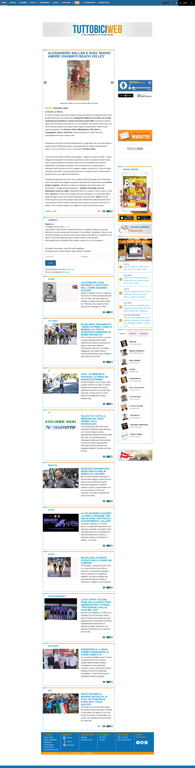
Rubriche (123, 333)
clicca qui (70, 269)
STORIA (51, 279)
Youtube (102, 739)
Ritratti (69, 737)
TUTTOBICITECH (89, 2)
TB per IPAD (48, 737)
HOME (4, 2)
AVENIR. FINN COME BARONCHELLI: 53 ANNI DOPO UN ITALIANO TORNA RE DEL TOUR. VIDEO (136, 280)
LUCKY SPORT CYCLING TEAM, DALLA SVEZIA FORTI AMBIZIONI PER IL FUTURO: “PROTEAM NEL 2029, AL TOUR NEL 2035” (96, 605)
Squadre (84, 737)
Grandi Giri (132, 333)
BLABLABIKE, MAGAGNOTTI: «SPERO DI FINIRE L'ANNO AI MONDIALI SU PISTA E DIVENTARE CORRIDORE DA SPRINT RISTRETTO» (96, 329)
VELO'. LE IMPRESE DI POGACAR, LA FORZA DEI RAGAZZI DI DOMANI (94, 376)
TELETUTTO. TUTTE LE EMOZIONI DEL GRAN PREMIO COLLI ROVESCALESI (93, 419)
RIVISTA (13, 2)
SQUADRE (23, 2)
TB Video (102, 737)
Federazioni (143, 333)
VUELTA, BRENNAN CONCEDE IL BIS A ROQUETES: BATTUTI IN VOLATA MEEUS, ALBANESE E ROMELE (137, 294)
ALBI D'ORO (66, 2)
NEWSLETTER (104, 2)
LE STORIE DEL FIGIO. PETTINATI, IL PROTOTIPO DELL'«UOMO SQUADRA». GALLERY (95, 286)
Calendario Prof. (87, 739)
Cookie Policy (49, 747)
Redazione (48, 742)
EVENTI (51, 510)
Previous (45, 82)
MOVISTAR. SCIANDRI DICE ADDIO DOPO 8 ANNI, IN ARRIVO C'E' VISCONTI (95, 471)
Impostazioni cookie (51, 749)
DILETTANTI (53, 646)
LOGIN (50, 263)
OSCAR (55, 2)
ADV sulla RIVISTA (124, 739)
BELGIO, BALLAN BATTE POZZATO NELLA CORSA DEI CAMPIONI (96, 560)
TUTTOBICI (53, 321)
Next (112, 82)
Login (185, 2)
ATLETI (33, 2)
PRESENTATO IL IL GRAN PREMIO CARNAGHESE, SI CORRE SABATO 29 (95, 652)
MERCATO (52, 465)
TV (49, 370)
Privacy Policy (49, 744)
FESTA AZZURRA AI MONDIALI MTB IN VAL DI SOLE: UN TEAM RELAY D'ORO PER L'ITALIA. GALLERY (94, 699)
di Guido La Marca (54, 111)
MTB (50, 690)
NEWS (48, 108)
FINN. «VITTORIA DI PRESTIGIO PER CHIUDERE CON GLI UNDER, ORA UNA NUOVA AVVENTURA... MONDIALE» (137, 308)
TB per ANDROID (50, 739)
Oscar (69, 741)
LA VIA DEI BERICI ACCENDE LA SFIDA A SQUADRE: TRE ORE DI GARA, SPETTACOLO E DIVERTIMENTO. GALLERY (96, 517)
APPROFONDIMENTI (57, 596)
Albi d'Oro (70, 745)
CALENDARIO (44, 2)
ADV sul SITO (123, 737)
